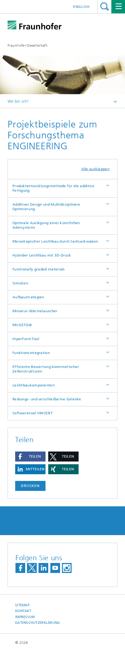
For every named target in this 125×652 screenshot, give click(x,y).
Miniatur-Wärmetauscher (35, 311)
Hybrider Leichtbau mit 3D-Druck (41, 255)
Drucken (30, 486)
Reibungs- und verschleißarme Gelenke (46, 399)
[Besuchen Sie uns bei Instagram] (67, 568)
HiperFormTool (25, 339)
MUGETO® (22, 325)
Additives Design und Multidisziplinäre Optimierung (46, 206)
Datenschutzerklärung (37, 623)
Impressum (25, 617)
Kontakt (23, 611)
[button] (30, 457)
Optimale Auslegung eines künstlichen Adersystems (46, 225)
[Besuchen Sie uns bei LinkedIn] (43, 568)
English (81, 7)
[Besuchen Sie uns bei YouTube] (55, 568)
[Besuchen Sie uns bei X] (32, 568)
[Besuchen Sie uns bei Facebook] (20, 568)
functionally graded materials (38, 269)
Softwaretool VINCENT (32, 413)
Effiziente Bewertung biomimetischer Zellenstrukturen (45, 369)
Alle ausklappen (95, 169)
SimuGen (20, 283)
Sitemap (22, 605)
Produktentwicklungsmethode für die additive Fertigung (53, 188)
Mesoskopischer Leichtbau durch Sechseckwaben (55, 241)
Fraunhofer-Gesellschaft (27, 45)
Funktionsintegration (31, 353)
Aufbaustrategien (28, 297)
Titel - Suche (104, 6)
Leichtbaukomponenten (33, 385)
